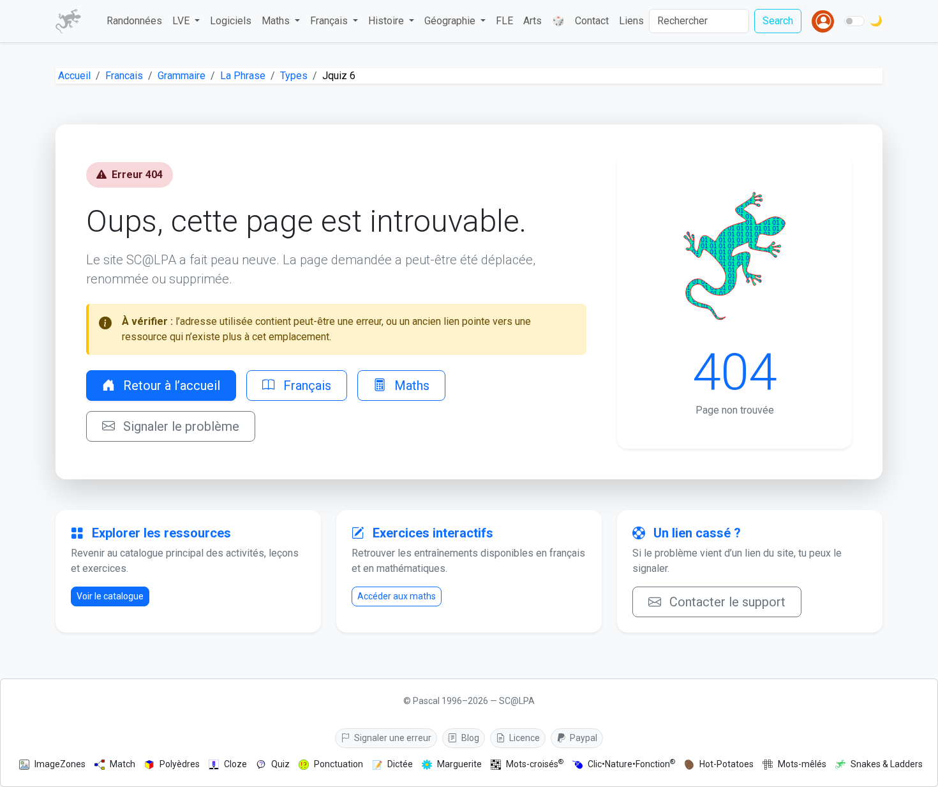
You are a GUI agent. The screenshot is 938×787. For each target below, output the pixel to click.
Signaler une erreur (391, 738)
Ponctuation (338, 764)
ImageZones (60, 764)
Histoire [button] (387, 21)
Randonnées (134, 21)
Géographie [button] (451, 21)
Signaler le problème (179, 426)
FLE (504, 21)
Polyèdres (180, 764)
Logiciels (230, 21)
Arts (532, 21)
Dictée (400, 764)
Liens (631, 21)
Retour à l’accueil (170, 385)
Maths (410, 385)
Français (305, 385)
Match (122, 764)
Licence (523, 738)
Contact (592, 21)
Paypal (582, 738)
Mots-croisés (534, 763)
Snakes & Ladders (887, 764)
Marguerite (459, 764)
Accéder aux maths (396, 596)
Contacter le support (725, 602)
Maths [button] (277, 21)
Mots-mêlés (802, 764)
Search (778, 21)
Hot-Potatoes (726, 764)
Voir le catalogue (110, 596)
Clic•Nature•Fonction (631, 763)
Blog (469, 738)
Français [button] (330, 21)
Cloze (235, 764)
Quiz (280, 764)
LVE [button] (182, 21)
